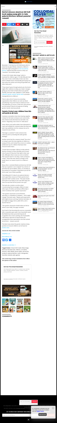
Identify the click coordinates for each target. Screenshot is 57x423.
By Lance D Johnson (46, 185)
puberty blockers (12, 253)
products (4, 253)
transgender (24, 253)
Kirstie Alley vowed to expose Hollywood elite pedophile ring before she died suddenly (45, 100)
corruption (24, 249)
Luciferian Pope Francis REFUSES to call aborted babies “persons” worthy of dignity (46, 169)
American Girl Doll (7, 249)
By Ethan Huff (45, 63)
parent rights (18, 251)
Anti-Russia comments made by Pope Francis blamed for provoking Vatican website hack (46, 127)
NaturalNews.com (7, 236)
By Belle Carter (46, 171)
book (13, 249)
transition (4, 255)
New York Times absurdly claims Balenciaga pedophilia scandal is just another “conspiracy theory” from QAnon (45, 119)
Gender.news (5, 227)
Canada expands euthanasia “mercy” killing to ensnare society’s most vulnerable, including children (46, 76)
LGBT (8, 251)
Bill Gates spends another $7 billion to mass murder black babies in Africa (45, 93)
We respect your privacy (20, 408)
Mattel (12, 251)
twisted (10, 255)
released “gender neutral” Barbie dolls (12, 94)
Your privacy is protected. (38, 46)
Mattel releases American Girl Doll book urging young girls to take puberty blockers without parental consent (46, 60)
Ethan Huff (13, 21)
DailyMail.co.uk (6, 233)
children (18, 249)
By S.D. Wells (45, 139)
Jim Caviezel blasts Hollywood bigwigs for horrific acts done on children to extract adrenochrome (46, 203)
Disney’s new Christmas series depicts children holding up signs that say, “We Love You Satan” (46, 183)
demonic (4, 251)
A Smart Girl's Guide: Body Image (20, 248)
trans (19, 253)
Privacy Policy (40, 411)
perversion (26, 251)
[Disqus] (16, 337)
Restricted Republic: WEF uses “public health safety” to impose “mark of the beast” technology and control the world (46, 68)
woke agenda (16, 255)
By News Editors (46, 114)
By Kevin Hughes (46, 129)
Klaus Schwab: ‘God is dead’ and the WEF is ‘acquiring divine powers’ (46, 209)
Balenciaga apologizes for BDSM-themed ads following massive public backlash (46, 190)
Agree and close (42, 414)
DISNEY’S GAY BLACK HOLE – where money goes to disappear (46, 143)
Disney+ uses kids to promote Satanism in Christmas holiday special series (45, 176)
